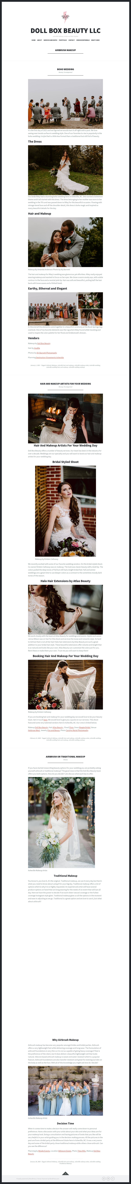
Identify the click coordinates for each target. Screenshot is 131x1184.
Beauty (61, 72)
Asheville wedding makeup (77, 367)
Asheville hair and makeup (65, 365)
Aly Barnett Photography (47, 353)
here (45, 720)
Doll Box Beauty (43, 343)
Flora (71, 727)
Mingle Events (44, 1151)
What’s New (95, 40)
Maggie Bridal (84, 727)
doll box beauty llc (65, 30)
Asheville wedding (94, 365)
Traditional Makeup (65, 1163)
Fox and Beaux (54, 730)
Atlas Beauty (58, 727)
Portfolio (63, 40)
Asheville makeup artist (81, 365)
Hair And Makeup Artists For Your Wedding (65, 383)
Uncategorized (68, 72)
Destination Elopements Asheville (50, 357)
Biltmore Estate (64, 1151)
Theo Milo (82, 1151)
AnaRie (37, 348)
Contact (71, 40)
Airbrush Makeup (51, 365)
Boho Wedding (65, 69)
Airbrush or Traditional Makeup (65, 756)
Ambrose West (34, 730)
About (39, 40)
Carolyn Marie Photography (77, 730)
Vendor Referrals (83, 40)
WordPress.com (54, 1179)
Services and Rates (50, 40)
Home (34, 40)
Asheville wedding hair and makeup (57, 367)
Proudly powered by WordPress (26, 1179)
